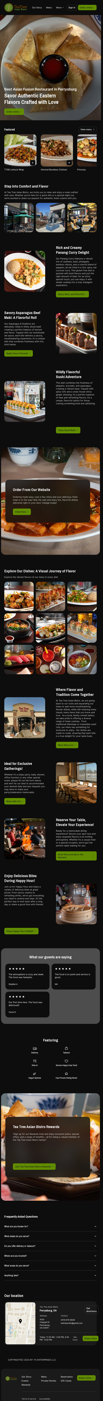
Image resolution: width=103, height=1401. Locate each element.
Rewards (26, 1384)
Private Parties (48, 1380)
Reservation (67, 1376)
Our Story (37, 7)
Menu (49, 7)
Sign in (71, 7)
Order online (90, 1338)
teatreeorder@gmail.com (71, 1323)
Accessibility (44, 1399)
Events (25, 1380)
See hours (75, 1338)
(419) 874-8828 (68, 1320)
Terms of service (29, 1399)
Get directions (91, 1310)
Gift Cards (66, 1380)
